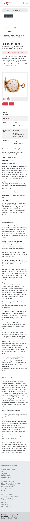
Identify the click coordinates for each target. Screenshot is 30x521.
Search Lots (8, 16)
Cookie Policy (13, 518)
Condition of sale (7, 506)
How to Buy (5, 502)
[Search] (23, 3)
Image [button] (5, 104)
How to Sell (5, 504)
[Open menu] (27, 3)
